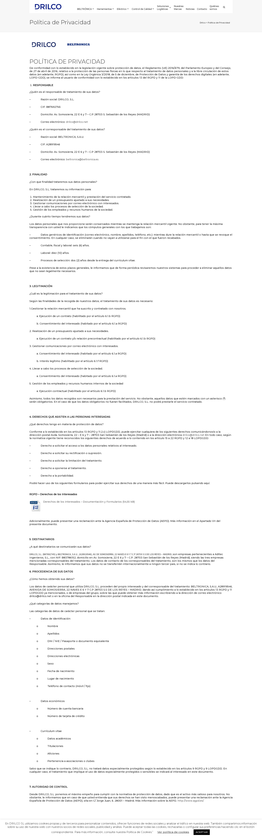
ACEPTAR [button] (202, 832)
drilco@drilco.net (77, 122)
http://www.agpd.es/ (191, 800)
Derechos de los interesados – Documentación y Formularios (82, 501)
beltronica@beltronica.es (82, 159)
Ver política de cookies (173, 832)
